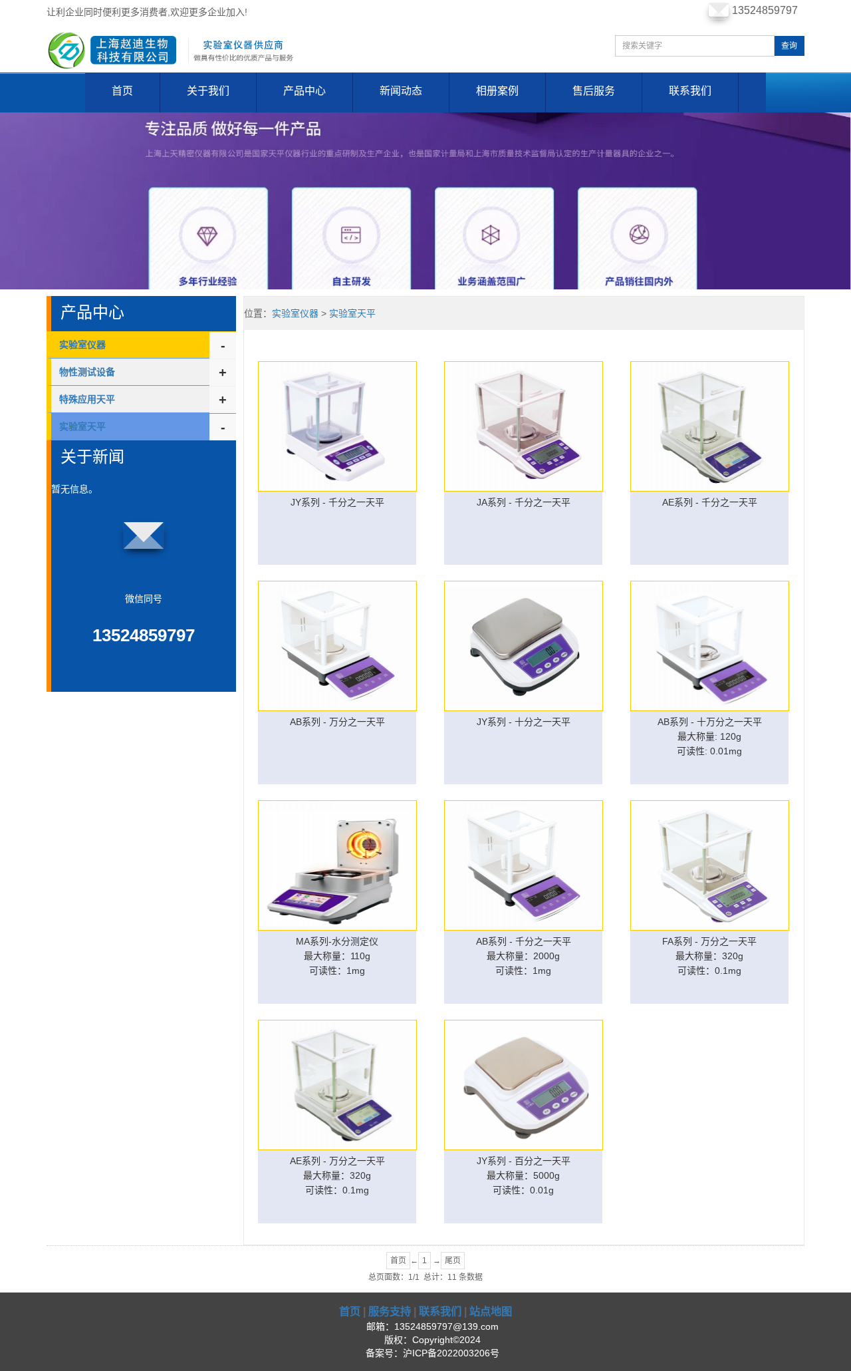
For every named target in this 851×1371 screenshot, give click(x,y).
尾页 (453, 1260)
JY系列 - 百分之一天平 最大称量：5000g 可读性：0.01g (523, 1175)
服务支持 (389, 1311)
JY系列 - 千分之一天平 (337, 502)
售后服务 (593, 90)
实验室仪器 (82, 344)
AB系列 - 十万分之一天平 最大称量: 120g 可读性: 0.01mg (710, 736)
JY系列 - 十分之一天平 (523, 721)
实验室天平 (352, 313)
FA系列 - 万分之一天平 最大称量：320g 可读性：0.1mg (709, 956)
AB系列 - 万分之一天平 (337, 721)
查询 (789, 46)
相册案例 (497, 90)
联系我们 (690, 90)
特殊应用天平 (87, 399)
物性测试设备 (87, 372)
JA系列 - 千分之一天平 (523, 502)
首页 (122, 90)
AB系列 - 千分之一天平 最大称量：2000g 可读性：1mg (523, 956)
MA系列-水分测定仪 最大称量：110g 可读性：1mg (337, 956)
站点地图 (490, 1311)
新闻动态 (401, 90)
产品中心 (304, 90)
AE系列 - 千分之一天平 (709, 502)
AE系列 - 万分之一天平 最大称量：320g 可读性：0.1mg (337, 1175)
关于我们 (208, 90)
